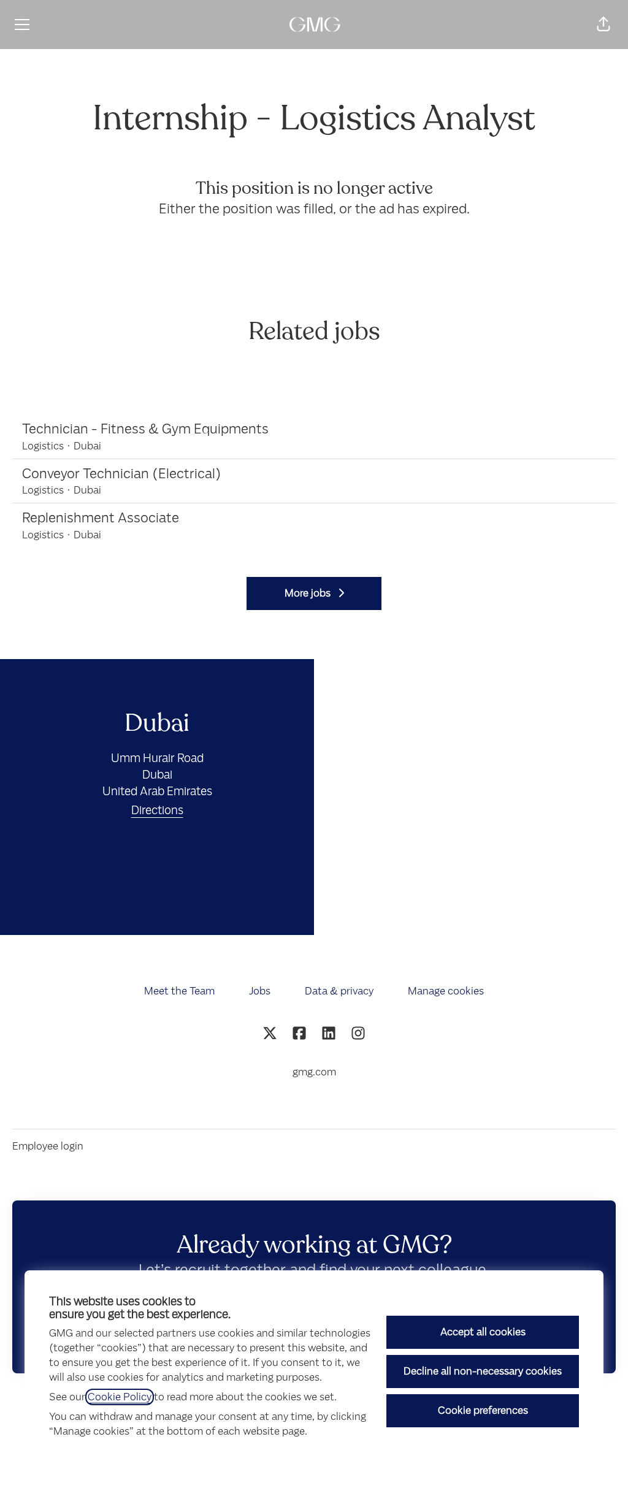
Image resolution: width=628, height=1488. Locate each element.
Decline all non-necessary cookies (483, 1371)
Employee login (47, 1146)
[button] (603, 24)
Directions (157, 810)
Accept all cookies (483, 1332)
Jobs (259, 991)
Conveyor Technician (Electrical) (121, 473)
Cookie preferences (483, 1410)
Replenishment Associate (100, 517)
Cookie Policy (119, 1397)
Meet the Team (179, 991)
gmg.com (314, 1072)
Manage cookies (446, 991)
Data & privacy (339, 991)
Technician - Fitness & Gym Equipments (145, 429)
